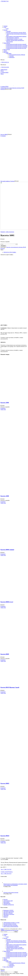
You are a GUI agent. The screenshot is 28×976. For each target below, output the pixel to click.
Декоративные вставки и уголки (14, 39)
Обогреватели (6, 903)
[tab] (15, 252)
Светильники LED (8, 900)
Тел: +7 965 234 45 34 (6, 873)
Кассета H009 (5, 654)
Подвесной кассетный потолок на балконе (16, 46)
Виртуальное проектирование (10, 926)
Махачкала (11, 57)
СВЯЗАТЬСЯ (4, 69)
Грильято (8, 31)
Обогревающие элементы (12, 37)
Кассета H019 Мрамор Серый (10, 687)
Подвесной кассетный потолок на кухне (16, 48)
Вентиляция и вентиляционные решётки (16, 36)
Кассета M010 (5, 835)
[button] (3, 408)
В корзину (3, 245)
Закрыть (3, 970)
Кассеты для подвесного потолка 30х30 (16, 32)
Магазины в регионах (8, 914)
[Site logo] (9, 12)
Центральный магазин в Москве (17, 54)
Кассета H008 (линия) (7, 549)
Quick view (3, 409)
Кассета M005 (4, 134)
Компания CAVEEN (8, 910)
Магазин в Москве (8, 913)
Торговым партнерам (8, 911)
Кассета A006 (5, 402)
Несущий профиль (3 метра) (8, 181)
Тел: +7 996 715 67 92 (6, 869)
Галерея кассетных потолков (10, 925)
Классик (3, 89)
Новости (5, 916)
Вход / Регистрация (8, 966)
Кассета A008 (5, 496)
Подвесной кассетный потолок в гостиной (16, 45)
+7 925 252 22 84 (5, 67)
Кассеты (5, 899)
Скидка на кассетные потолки (10, 892)
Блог (7, 28)
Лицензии (5, 915)
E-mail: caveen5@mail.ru (7, 871)
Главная (3, 87)
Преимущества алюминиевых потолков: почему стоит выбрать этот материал (15, 884)
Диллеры (11, 56)
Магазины (8, 53)
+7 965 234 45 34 (5, 62)
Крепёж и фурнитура (8, 904)
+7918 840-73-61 (5, 1)
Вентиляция (6, 902)
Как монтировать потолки (9, 923)
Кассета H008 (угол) (7, 602)
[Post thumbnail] (6, 882)
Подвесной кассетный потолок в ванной (16, 44)
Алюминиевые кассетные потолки (9, 930)
